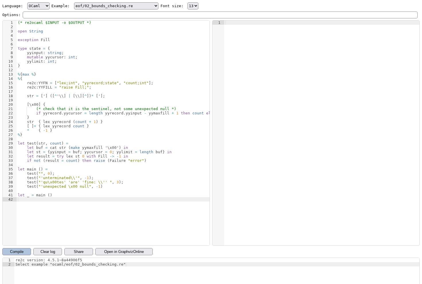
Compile (17, 252)
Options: (11, 15)
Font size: (173, 6)
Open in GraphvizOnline (124, 252)
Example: (61, 6)
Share (79, 252)
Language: (13, 6)
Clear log (47, 252)
